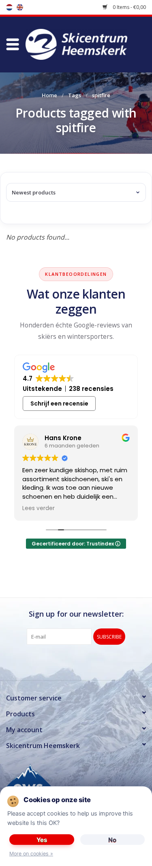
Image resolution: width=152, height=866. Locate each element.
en (20, 7)
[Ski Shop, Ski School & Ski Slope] (88, 43)
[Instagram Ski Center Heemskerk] (90, 661)
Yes (41, 840)
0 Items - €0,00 (128, 7)
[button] (12, 44)
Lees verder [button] (38, 508)
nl (9, 7)
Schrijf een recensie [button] (59, 403)
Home (49, 95)
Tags (74, 95)
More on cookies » (31, 854)
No (112, 840)
